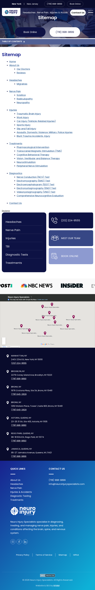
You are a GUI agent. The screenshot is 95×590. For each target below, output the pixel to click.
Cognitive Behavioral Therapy (33, 154)
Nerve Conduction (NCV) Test (33, 177)
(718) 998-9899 (54, 3)
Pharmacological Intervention (33, 147)
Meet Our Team (70, 238)
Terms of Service (44, 554)
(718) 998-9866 (18, 456)
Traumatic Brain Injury (29, 113)
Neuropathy (23, 102)
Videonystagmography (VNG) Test (36, 191)
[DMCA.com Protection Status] (47, 576)
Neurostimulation (26, 162)
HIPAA (76, 554)
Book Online (75, 4)
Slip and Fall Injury (26, 128)
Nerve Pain (42, 12)
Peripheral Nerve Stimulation (32, 165)
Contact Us (77, 12)
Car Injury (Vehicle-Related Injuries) (36, 121)
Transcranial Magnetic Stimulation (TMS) (39, 150)
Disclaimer (6, 211)
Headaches (29, 12)
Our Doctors (23, 69)
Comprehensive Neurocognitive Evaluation (40, 195)
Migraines (22, 83)
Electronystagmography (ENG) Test (36, 188)
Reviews (21, 72)
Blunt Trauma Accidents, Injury (33, 136)
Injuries (13, 110)
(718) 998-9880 (18, 425)
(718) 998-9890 (18, 378)
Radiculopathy (25, 98)
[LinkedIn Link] (25, 541)
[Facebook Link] (19, 541)
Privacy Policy (22, 554)
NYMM (56, 585)
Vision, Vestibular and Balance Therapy (38, 158)
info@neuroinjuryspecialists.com (67, 484)
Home (12, 61)
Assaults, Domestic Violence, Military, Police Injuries (44, 132)
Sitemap (63, 554)
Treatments (15, 143)
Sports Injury (23, 124)
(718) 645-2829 (18, 394)
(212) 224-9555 (70, 220)
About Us (14, 65)
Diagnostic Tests (17, 255)
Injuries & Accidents (60, 12)
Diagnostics (15, 173)
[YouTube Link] (12, 541)
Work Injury (23, 117)
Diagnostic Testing (20, 495)
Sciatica (21, 95)
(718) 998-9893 (18, 440)
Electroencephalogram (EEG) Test (35, 184)
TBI (8, 246)
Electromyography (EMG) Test (33, 180)
